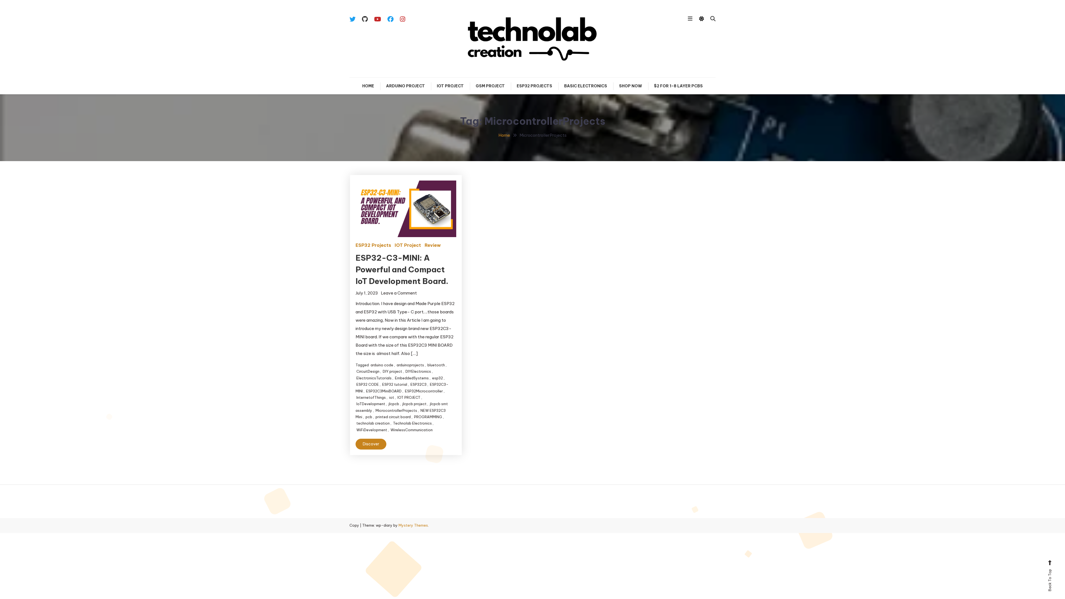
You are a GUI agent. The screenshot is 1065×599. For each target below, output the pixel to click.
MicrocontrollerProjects (396, 410)
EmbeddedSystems (412, 378)
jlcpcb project (414, 404)
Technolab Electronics (412, 423)
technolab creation (373, 423)
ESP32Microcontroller (424, 391)
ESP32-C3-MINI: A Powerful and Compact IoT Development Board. (402, 269)
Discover (371, 443)
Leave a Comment (399, 293)
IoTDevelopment (370, 404)
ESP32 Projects (534, 85)
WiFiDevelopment (371, 430)
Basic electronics (585, 85)
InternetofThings (371, 397)
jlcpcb (394, 404)
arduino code (382, 365)
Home (368, 85)
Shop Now (630, 85)
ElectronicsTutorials (374, 378)
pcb (369, 417)
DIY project (392, 371)
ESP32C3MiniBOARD (384, 391)
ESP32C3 (418, 384)
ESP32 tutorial (394, 384)
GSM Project (490, 85)
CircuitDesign (367, 371)
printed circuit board (393, 417)
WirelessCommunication (411, 430)
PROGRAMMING (428, 417)
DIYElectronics (418, 371)
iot (391, 397)
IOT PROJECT (408, 397)
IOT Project (450, 85)
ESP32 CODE (367, 384)
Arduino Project (405, 85)
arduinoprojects (410, 365)
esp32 (437, 378)
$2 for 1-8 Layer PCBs (678, 85)
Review (433, 245)
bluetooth (436, 365)
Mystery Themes (413, 525)
